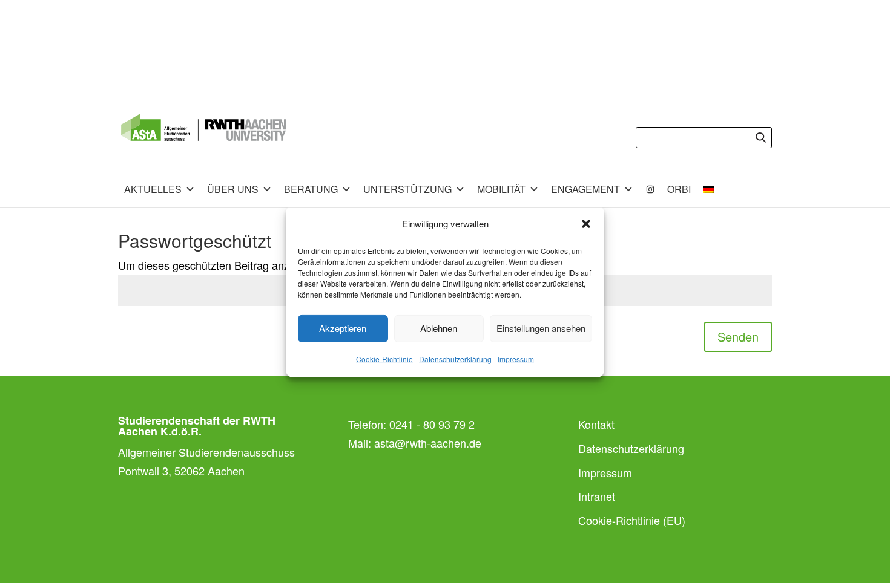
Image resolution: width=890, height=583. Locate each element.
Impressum (516, 359)
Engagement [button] (585, 189)
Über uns (233, 189)
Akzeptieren (342, 328)
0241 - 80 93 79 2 (432, 424)
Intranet (596, 496)
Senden (738, 336)
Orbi (679, 189)
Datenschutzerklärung (455, 359)
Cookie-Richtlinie (384, 359)
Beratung (311, 189)
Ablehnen (438, 328)
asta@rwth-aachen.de (427, 443)
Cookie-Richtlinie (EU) (631, 520)
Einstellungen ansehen (540, 328)
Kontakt (596, 424)
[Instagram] (650, 189)
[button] (586, 224)
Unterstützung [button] (407, 189)
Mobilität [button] (501, 189)
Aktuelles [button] (153, 189)
